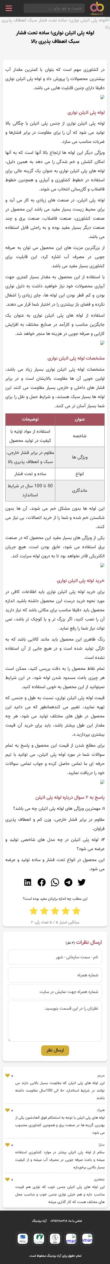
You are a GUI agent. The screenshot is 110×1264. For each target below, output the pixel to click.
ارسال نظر (55, 1050)
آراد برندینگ (39, 1221)
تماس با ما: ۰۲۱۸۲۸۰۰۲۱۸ (66, 1221)
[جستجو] (25, 8)
